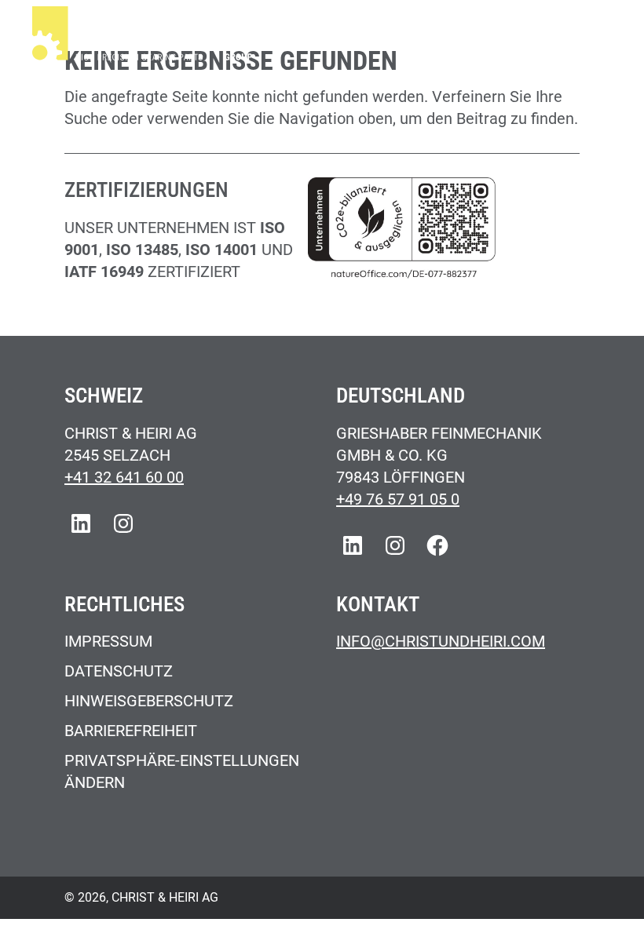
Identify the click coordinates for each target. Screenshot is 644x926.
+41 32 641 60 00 (124, 477)
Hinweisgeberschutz (148, 700)
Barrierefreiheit (130, 730)
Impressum (108, 641)
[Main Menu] (594, 36)
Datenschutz (118, 671)
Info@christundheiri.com (440, 641)
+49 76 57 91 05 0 (397, 499)
